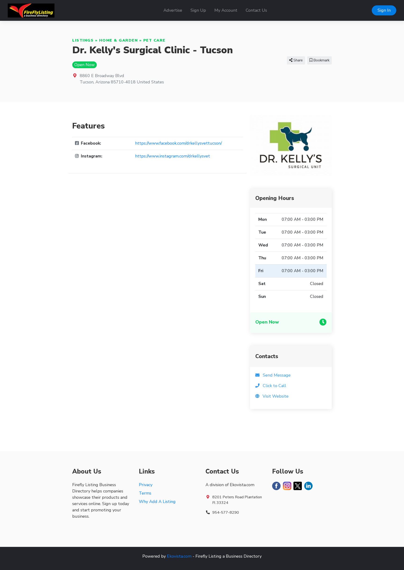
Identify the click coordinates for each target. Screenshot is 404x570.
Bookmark (320, 60)
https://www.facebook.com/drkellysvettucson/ (178, 143)
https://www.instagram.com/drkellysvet (172, 156)
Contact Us (256, 10)
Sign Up (198, 10)
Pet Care (154, 40)
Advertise (172, 10)
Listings (83, 40)
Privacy (145, 485)
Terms (145, 493)
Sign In (384, 10)
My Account (225, 10)
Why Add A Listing (157, 501)
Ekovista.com (179, 556)
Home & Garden (118, 40)
